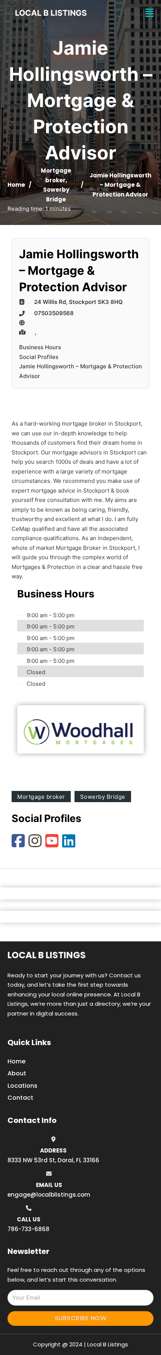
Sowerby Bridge (102, 796)
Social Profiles (38, 356)
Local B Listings (51, 13)
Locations (22, 1085)
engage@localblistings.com (48, 1195)
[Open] (149, 13)
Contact (20, 1097)
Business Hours (40, 347)
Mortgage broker (41, 796)
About (16, 1073)
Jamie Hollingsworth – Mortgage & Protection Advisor (80, 371)
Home (16, 185)
